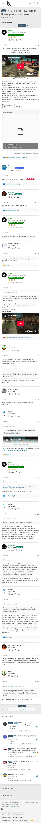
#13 (38, 599)
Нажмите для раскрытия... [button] (21, 444)
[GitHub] (2, 809)
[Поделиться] (35, 45)
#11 (38, 514)
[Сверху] (29, 820)
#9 (38, 422)
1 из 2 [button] (14, 25)
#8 (38, 399)
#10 (38, 477)
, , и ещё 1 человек (19, 337)
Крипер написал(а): (9, 482)
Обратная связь (6, 817)
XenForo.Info (15, 806)
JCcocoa (10, 739)
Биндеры (20, 752)
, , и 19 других (17, 157)
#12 (38, 555)
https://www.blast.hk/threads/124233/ (14, 450)
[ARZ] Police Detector (18, 774)
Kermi (11, 769)
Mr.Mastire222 (12, 752)
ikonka (10, 765)
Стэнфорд (11, 776)
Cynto (9, 726)
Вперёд (21, 26)
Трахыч (11, 780)
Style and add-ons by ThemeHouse (11, 804)
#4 (38, 233)
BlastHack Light (6, 814)
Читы (16, 776)
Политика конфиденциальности (11, 820)
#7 (38, 356)
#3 (38, 202)
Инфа (14, 726)
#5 (38, 253)
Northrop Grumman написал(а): (12, 686)
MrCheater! (12, 744)
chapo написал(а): (8, 426)
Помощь (15, 765)
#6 (38, 288)
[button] (3, 3)
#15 (38, 682)
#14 (38, 655)
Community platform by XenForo (19, 802)
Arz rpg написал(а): (9, 292)
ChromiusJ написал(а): (10, 604)
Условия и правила (18, 817)
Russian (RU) (19, 814)
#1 (38, 45)
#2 (38, 176)
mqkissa (11, 731)
